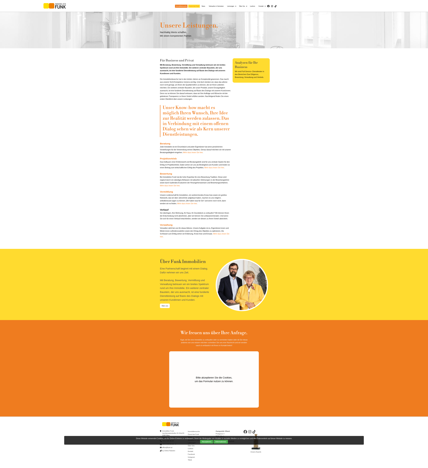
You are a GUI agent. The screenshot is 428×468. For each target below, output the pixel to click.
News (203, 6)
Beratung (165, 143)
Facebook (191, 454)
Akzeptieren (206, 442)
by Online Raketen (168, 451)
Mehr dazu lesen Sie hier (193, 152)
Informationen (220, 442)
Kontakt (261, 6)
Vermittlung (166, 191)
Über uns (165, 306)
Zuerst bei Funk (194, 6)
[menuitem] (181, 6)
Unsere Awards (255, 452)
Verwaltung (166, 225)
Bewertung (166, 173)
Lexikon (252, 6)
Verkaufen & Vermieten (216, 6)
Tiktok (190, 460)
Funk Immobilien (54, 6)
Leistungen (230, 6)
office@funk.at (167, 447)
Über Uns (242, 6)
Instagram (191, 457)
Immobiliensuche (181, 6)
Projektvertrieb (168, 158)
